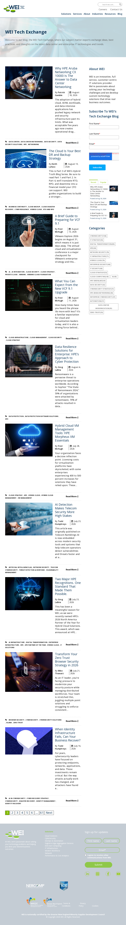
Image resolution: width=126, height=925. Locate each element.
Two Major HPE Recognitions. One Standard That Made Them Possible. (68, 586)
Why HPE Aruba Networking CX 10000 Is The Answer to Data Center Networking (66, 77)
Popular (103, 182)
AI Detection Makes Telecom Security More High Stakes (66, 510)
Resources (110, 14)
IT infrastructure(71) (99, 256)
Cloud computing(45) (99, 277)
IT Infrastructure (51, 848)
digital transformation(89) (102, 244)
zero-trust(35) (96, 312)
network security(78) (99, 252)
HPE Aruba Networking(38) (101, 293)
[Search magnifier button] (120, 4)
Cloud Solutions (51, 836)
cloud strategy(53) (98, 273)
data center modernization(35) (103, 306)
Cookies (95, 906)
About (87, 14)
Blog (120, 14)
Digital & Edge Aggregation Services (59, 843)
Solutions (66, 14)
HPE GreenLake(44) (97, 281)
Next (49, 813)
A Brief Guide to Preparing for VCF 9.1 (67, 219)
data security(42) (97, 285)
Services (77, 14)
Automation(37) (97, 301)
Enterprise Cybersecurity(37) (102, 297)
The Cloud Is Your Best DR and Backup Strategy (65, 154)
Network (48, 853)
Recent (93, 182)
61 (42, 813)
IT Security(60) (96, 268)
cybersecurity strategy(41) (102, 289)
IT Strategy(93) (96, 240)
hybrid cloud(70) (97, 260)
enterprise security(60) (100, 264)
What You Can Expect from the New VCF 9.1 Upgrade (66, 286)
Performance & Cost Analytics (57, 855)
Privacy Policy (82, 904)
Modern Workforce (52, 850)
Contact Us (116, 9)
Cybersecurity (50, 838)
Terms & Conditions (66, 904)
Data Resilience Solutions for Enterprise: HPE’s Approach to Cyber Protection (67, 354)
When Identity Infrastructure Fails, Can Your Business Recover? (67, 734)
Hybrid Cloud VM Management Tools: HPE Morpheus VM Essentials (67, 433)
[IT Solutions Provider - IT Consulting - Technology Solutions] (14, 8)
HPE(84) (93, 248)
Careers (103, 9)
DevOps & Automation (54, 841)
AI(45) (114, 277)
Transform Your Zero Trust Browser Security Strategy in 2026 (67, 659)
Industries (97, 14)
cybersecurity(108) (98, 236)
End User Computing (53, 846)
